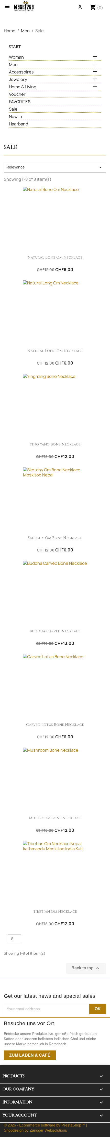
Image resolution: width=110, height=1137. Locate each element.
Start (15, 46)
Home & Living (22, 87)
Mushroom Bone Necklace (55, 818)
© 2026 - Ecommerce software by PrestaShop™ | (45, 1125)
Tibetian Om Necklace (55, 911)
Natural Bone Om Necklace (55, 257)
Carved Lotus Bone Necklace (55, 724)
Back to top (86, 968)
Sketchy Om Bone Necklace (55, 537)
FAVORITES (19, 101)
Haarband (18, 124)
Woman (16, 57)
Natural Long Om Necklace (55, 350)
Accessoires (21, 72)
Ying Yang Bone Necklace (55, 444)
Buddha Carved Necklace (55, 631)
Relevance (55, 167)
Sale (13, 109)
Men (13, 64)
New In (15, 116)
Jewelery (18, 79)
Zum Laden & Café (29, 1055)
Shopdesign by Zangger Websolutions (35, 1130)
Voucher (17, 94)
